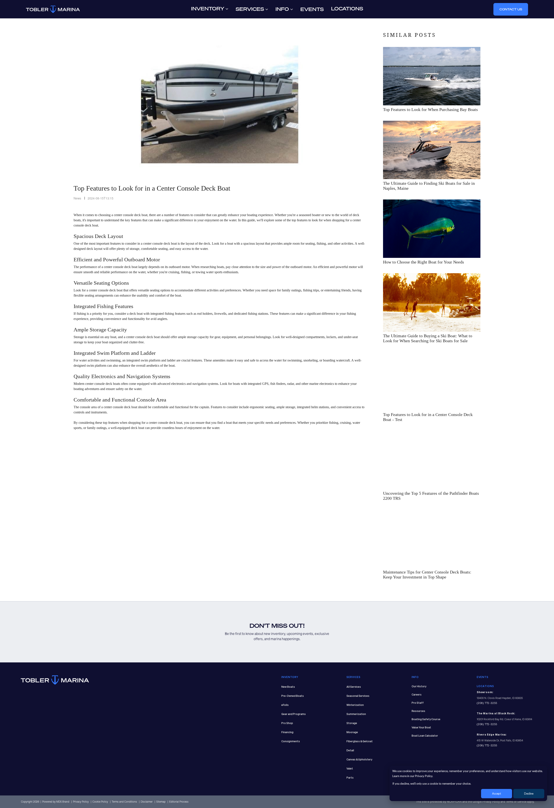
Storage (351, 723)
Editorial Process (178, 801)
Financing (287, 732)
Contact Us (510, 9)
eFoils (285, 705)
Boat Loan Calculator (425, 736)
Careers (417, 695)
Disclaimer (147, 801)
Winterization (355, 705)
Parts (350, 778)
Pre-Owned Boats (292, 696)
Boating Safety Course (426, 719)
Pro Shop (287, 723)
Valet (349, 769)
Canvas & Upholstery (359, 759)
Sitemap (161, 801)
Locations (347, 8)
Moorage (352, 732)
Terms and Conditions (125, 801)
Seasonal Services (357, 696)
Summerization (356, 714)
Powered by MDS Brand (56, 801)
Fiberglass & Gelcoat (359, 741)
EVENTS (482, 677)
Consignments (290, 741)
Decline (528, 793)
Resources (418, 711)
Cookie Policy (100, 801)
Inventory (208, 8)
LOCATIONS (485, 686)
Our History (419, 686)
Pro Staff (418, 703)
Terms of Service (516, 801)
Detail (350, 750)
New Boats (288, 687)
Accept (496, 793)
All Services (353, 687)
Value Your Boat (421, 727)
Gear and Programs (293, 714)
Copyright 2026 (30, 801)
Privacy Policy (81, 801)
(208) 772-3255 (487, 703)
